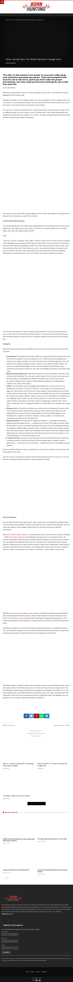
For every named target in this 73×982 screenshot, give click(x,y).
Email (3, 945)
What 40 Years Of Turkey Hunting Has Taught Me (52, 765)
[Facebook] (33, 980)
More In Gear (35, 736)
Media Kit (44, 971)
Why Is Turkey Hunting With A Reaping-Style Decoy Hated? (18, 765)
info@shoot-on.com (7, 914)
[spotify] (39, 980)
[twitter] (31, 716)
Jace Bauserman (11, 63)
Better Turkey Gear (9, 724)
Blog (32, 971)
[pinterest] (36, 716)
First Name (4, 931)
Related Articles (36, 731)
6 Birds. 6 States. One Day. (62, 724)
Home (7, 20)
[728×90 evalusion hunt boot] (36, 702)
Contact (37, 971)
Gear (12, 20)
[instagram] (36, 980)
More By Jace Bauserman (36, 733)
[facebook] (26, 716)
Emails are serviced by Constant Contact (38, 960)
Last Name (4, 938)
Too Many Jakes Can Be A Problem (16, 796)
